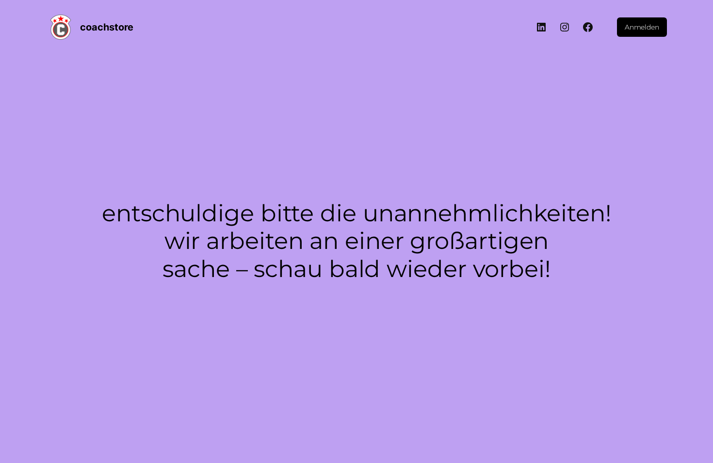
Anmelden (642, 27)
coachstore (106, 27)
